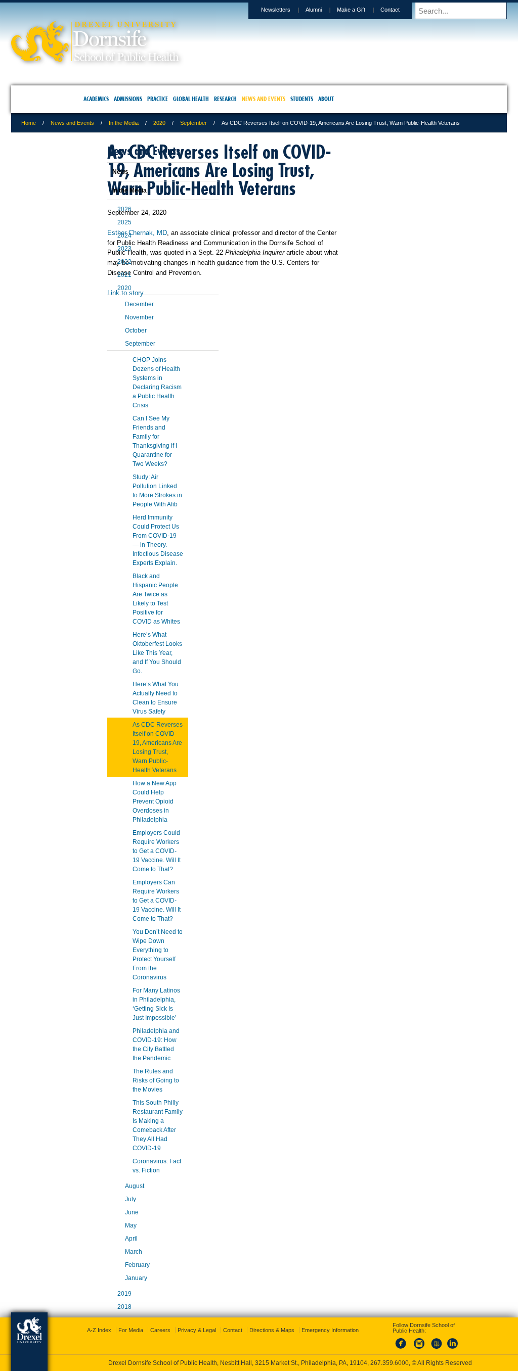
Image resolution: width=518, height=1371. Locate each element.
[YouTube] (426, 1340)
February (112, 1274)
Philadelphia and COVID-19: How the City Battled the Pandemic (130, 1053)
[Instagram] (409, 1340)
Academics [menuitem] (96, 99)
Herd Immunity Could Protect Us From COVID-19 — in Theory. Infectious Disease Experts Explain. (132, 549)
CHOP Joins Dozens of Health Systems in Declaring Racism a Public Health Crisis (131, 391)
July (105, 1208)
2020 (225, 123)
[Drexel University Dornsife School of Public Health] (161, 58)
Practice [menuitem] (157, 99)
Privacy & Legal (256, 1321)
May (105, 1234)
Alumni (248, 10)
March (108, 1260)
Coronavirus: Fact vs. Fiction (131, 1175)
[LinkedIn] (442, 1340)
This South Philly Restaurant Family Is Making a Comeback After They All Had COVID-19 (132, 1134)
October (110, 339)
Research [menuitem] (225, 99)
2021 (99, 284)
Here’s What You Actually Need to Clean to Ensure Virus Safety (130, 707)
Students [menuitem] (301, 99)
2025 (99, 231)
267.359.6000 (258, 1362)
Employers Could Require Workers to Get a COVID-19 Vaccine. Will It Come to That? (131, 860)
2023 (99, 257)
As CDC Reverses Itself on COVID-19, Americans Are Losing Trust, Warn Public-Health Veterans (132, 756)
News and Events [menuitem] (263, 99)
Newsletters (210, 10)
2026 (99, 218)
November (114, 326)
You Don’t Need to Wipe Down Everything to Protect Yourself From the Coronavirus (132, 963)
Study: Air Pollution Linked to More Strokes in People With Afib (132, 500)
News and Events (138, 123)
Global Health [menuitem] (191, 99)
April (106, 1247)
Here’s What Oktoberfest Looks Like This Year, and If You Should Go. (132, 662)
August (109, 1195)
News (95, 180)
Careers (220, 1321)
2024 (99, 244)
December (114, 313)
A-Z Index (159, 1321)
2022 (99, 270)
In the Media (189, 123)
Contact (324, 10)
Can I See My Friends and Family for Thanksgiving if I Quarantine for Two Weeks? (129, 450)
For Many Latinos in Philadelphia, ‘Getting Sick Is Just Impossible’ (131, 1013)
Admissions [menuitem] (128, 99)
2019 (99, 1302)
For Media (190, 1321)
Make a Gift (285, 10)
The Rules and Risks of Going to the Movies (130, 1089)
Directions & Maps (331, 1321)
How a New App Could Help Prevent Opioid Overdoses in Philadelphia (129, 810)
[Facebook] (392, 1340)
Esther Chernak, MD (203, 260)
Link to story (191, 330)
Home (94, 123)
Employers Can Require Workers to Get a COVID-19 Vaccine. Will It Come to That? (131, 909)
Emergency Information (250, 1331)
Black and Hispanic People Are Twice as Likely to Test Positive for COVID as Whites (131, 608)
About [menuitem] (326, 99)
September (259, 123)
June (106, 1221)
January (111, 1287)
